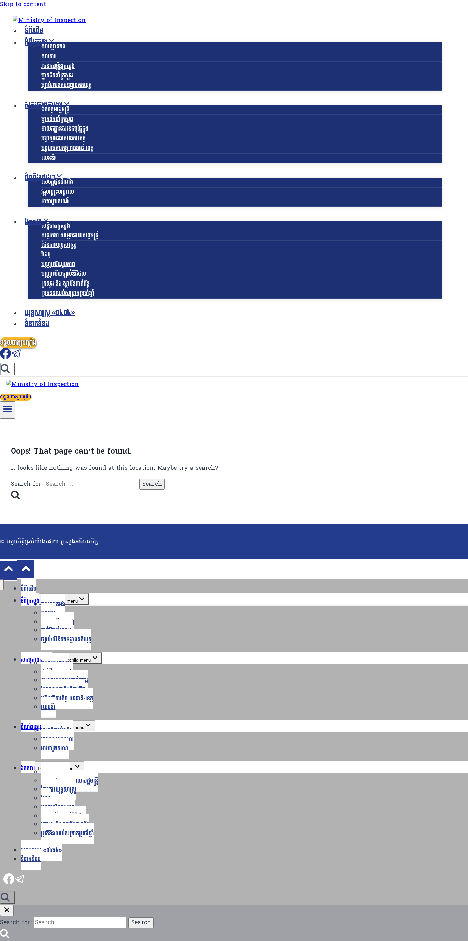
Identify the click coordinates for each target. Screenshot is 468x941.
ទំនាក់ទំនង (37, 324)
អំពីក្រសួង (30, 601)
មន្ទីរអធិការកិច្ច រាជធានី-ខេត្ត (67, 148)
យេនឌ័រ (48, 158)
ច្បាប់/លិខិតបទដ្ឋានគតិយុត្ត (66, 85)
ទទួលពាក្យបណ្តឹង (18, 342)
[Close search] (7, 910)
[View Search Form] (7, 369)
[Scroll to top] (8, 570)
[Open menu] (7, 410)
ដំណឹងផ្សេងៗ (33, 727)
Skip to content (23, 4)
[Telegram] (16, 357)
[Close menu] (2, 585)
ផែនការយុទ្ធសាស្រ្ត (59, 245)
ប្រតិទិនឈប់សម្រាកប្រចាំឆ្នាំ (67, 293)
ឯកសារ (28, 768)
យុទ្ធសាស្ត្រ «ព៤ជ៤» (50, 313)
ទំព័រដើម (34, 31)
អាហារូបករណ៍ (55, 201)
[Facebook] (5, 357)
